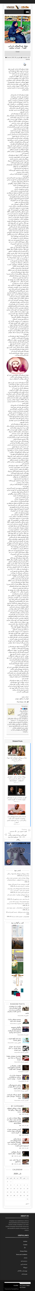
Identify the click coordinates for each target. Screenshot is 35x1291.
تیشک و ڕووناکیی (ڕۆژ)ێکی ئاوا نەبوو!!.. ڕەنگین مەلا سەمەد (14, 1110)
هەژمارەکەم (24, 1274)
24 (27, 1195)
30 (7, 1195)
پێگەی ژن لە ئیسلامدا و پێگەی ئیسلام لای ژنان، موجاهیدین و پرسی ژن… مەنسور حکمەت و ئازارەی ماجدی (18, 1010)
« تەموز (27, 1203)
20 (17, 1192)
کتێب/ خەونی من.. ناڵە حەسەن (18, 831)
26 (20, 1195)
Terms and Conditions (21, 1254)
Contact (25, 1244)
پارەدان (25, 1257)
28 (14, 1195)
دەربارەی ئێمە (24, 1261)
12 (20, 1188)
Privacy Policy (23, 1251)
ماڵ (25, 1247)
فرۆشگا (25, 1267)
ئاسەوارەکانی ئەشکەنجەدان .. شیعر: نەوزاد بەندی (18, 908)
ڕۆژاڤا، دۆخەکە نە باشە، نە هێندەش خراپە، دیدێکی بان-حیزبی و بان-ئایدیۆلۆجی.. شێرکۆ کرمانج (16, 778)
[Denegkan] (17, 8)
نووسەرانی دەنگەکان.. (22, 1270)
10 (27, 1188)
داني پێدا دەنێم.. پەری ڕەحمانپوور (21, 899)
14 (14, 1188)
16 (7, 1188)
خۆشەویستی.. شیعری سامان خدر (21, 916)
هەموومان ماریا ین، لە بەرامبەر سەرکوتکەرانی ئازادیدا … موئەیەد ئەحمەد (14, 1077)
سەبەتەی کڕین (24, 1264)
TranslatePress (15, 1289)
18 (24, 1192)
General (9, 57)
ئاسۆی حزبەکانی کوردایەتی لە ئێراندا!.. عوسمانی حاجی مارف (14, 1096)
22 (11, 1192)
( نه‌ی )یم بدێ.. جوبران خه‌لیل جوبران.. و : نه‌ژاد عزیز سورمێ (14, 1048)
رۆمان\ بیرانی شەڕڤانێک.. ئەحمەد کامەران (19, 912)
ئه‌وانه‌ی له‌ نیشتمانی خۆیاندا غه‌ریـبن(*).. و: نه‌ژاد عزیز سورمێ (14, 1057)
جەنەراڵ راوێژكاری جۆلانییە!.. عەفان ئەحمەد (19, 895)
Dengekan (25, 57)
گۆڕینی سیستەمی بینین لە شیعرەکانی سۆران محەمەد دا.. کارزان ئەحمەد (14, 1131)
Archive (25, 1241)
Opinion (28, 59)
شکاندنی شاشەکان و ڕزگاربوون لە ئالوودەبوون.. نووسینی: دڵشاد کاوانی (14, 1067)
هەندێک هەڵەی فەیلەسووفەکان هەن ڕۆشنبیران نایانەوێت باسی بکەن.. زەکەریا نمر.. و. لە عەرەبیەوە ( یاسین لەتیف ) (18, 890)
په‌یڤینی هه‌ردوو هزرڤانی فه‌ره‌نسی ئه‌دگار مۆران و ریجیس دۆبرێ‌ (14, 1086)
